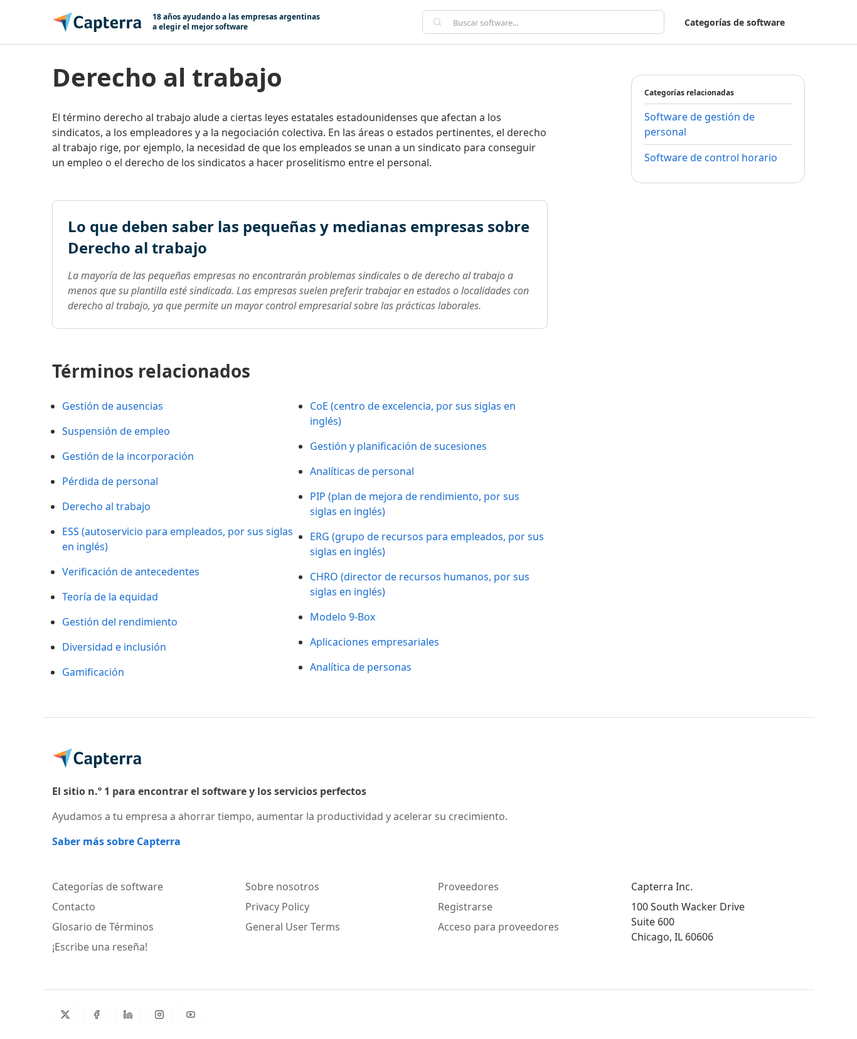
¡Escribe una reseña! (99, 947)
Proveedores (468, 886)
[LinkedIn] (128, 1014)
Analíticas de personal (362, 471)
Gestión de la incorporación (128, 456)
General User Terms (292, 927)
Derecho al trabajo (106, 506)
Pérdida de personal (110, 481)
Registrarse (465, 907)
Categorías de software (734, 22)
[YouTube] (191, 1014)
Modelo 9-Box (342, 617)
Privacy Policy (277, 907)
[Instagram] (159, 1014)
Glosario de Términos (103, 927)
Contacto (73, 907)
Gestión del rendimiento (120, 622)
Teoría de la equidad (110, 597)
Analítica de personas (361, 667)
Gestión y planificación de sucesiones (398, 446)
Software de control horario (710, 157)
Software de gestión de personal (699, 124)
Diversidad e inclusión (114, 647)
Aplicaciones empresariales (374, 642)
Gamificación (93, 672)
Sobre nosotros (282, 886)
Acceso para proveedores (498, 927)
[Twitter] (65, 1014)
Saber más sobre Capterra (116, 841)
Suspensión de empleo (116, 431)
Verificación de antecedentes (131, 571)
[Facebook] (96, 1014)
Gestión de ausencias (112, 406)
